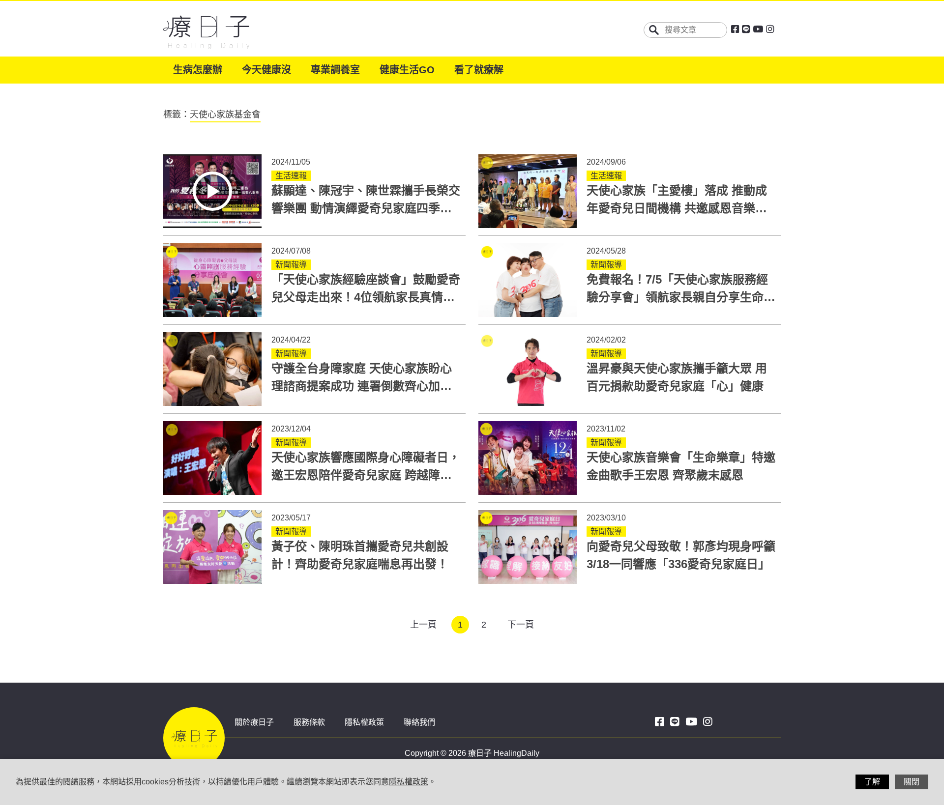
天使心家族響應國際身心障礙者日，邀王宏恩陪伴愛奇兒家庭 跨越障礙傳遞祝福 (365, 475)
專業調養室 (335, 69)
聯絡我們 (419, 722)
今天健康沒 (266, 69)
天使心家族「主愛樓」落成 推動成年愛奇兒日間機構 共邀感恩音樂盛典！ (677, 208)
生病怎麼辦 (197, 69)
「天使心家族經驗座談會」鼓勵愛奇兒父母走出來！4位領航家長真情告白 (365, 297)
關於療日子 (254, 722)
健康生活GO (407, 69)
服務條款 (309, 722)
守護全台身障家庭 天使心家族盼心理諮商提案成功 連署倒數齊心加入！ (361, 386)
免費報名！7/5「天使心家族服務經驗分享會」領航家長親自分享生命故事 (681, 297)
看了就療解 (478, 69)
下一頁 (520, 625)
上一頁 (423, 625)
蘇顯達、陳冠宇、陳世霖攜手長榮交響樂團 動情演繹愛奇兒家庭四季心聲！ (365, 208)
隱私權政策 (364, 722)
